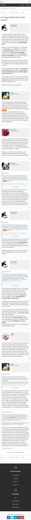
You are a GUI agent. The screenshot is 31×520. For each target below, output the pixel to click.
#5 (29, 256)
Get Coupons (15, 475)
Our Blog (15, 478)
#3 (29, 158)
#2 (29, 124)
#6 (29, 328)
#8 (29, 448)
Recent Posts (13, 8)
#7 (29, 359)
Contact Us (15, 484)
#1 (29, 87)
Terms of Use (15, 504)
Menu (4, 5)
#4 (29, 207)
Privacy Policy (15, 507)
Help (15, 497)
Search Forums (4, 8)
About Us (15, 481)
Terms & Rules (15, 501)
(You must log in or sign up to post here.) (15, 452)
